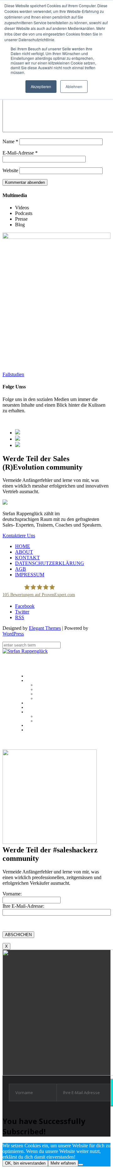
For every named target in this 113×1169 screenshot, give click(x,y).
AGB (20, 569)
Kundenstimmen (50, 694)
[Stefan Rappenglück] (25, 651)
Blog (29, 725)
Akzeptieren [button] (41, 86)
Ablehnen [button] (74, 86)
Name (10, 141)
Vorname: (12, 893)
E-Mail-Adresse (20, 152)
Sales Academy (39, 707)
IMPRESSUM (29, 574)
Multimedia (35, 712)
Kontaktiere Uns (19, 535)
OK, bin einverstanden (25, 1163)
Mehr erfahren (63, 1163)
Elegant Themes (45, 628)
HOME (22, 546)
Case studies (46, 698)
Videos (41, 721)
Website (10, 170)
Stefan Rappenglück (53, 685)
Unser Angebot (38, 703)
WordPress (13, 633)
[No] (80, 1165)
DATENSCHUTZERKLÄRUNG (49, 563)
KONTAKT (27, 557)
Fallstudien (13, 374)
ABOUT (24, 552)
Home (30, 676)
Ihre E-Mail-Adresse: (23, 906)
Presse (41, 716)
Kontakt (32, 730)
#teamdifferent (49, 689)
